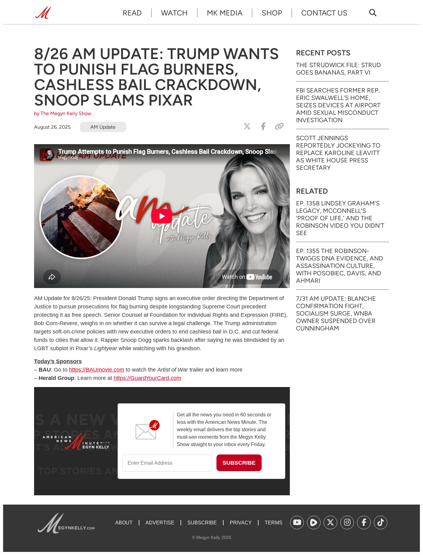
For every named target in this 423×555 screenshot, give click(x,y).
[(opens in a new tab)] (297, 522)
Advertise (160, 522)
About (124, 522)
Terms (273, 522)
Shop (272, 12)
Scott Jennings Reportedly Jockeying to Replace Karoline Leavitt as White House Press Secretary (338, 152)
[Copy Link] (279, 126)
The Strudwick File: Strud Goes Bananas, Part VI (338, 68)
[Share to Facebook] (263, 126)
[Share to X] (247, 126)
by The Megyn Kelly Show (62, 113)
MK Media (224, 12)
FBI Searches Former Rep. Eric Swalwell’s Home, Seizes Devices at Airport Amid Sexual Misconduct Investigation (338, 105)
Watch (174, 12)
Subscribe (202, 522)
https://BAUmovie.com (96, 370)
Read (132, 12)
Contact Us (324, 12)
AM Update (103, 127)
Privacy (241, 522)
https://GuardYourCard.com (147, 378)
